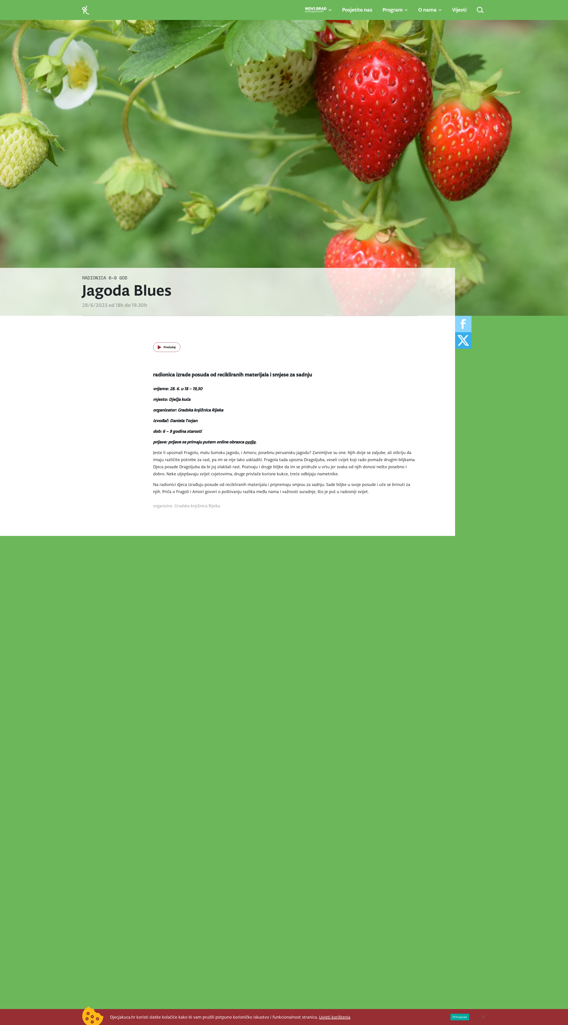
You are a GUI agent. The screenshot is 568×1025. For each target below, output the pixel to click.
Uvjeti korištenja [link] (334, 1017)
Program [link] (393, 10)
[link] (85, 10)
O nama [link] (427, 10)
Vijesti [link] (459, 10)
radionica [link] (94, 278)
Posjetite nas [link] (357, 10)
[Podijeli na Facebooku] (463, 324)
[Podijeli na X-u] (463, 340)
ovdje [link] (250, 441)
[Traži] (480, 10)
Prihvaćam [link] (460, 1017)
